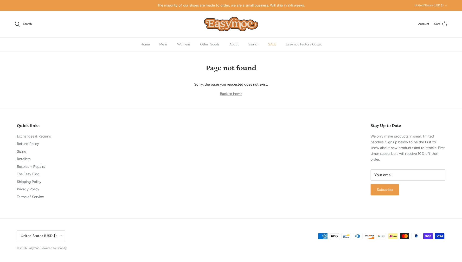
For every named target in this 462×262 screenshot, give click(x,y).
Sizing (21, 151)
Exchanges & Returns (34, 136)
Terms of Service (30, 197)
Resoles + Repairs (31, 166)
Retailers (24, 159)
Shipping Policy (29, 182)
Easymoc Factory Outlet (304, 44)
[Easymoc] (231, 24)
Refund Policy (28, 144)
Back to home (231, 94)
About (234, 44)
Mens (163, 44)
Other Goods (210, 44)
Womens (184, 44)
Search (253, 44)
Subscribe (385, 189)
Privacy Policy (28, 189)
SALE (272, 44)
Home (145, 44)
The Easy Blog (28, 174)
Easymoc (33, 248)
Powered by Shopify (54, 248)
